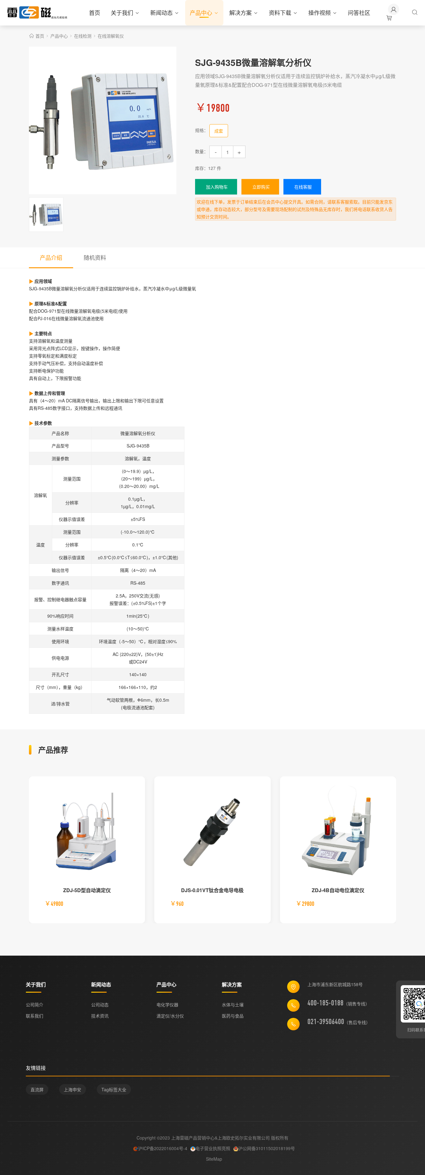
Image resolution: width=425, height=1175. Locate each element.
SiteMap (214, 1159)
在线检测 (82, 36)
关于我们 (122, 12)
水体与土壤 (233, 1004)
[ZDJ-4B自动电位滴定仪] (338, 832)
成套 (218, 131)
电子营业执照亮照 (212, 1148)
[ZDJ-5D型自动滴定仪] (87, 832)
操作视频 (319, 12)
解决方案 (240, 12)
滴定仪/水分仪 (170, 1016)
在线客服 (303, 187)
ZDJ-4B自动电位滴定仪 (338, 890)
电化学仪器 (167, 1004)
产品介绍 (51, 257)
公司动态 (100, 1004)
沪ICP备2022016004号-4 (162, 1148)
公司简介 (34, 1004)
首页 (94, 12)
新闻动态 (161, 12)
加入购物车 (217, 187)
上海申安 (72, 1089)
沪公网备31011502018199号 (266, 1148)
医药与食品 (233, 1016)
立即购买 (261, 187)
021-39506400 (325, 1022)
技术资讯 (100, 1016)
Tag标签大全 (113, 1089)
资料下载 (280, 12)
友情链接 (36, 1067)
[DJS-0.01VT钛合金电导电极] (212, 832)
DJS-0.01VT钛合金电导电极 (212, 890)
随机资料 (95, 257)
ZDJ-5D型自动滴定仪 (87, 890)
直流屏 (37, 1089)
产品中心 (201, 12)
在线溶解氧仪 (111, 36)
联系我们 (34, 1016)
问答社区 (359, 12)
